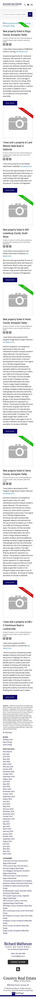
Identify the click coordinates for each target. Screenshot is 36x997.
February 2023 (8, 831)
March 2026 (7, 764)
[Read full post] (18, 26)
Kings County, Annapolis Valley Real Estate (16, 41)
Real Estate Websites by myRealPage (22, 990)
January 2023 (7, 834)
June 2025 (6, 781)
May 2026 (6, 759)
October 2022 (8, 836)
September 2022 (9, 839)
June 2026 (6, 757)
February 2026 (8, 767)
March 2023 (7, 829)
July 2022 (6, 844)
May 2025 (6, 784)
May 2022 (6, 849)
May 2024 (6, 806)
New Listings (7, 742)
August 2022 (7, 841)
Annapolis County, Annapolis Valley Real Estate (21, 725)
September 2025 (9, 776)
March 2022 (7, 854)
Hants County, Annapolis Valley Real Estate (16, 329)
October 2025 (8, 774)
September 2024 (9, 796)
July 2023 (6, 821)
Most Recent (7, 752)
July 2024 (6, 801)
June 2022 (6, 846)
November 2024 (8, 791)
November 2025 (8, 772)
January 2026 (7, 769)
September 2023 (9, 819)
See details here (22, 52)
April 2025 (6, 786)
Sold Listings (7, 745)
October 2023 (8, 816)
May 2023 (6, 824)
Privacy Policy (7, 990)
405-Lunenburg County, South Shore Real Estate (16, 155)
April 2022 (6, 851)
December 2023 (8, 811)
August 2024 (7, 799)
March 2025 (7, 789)
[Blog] (18, 969)
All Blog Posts (8, 739)
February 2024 (8, 809)
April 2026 (6, 761)
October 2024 (8, 794)
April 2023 (6, 826)
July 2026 (6, 754)
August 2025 (7, 779)
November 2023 (8, 814)
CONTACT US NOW (18, 962)
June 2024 (6, 804)
